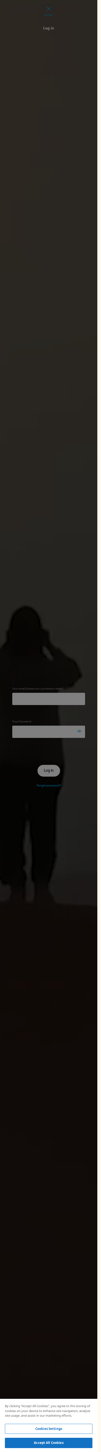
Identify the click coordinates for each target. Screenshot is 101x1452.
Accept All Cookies (48, 1442)
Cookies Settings (48, 1429)
